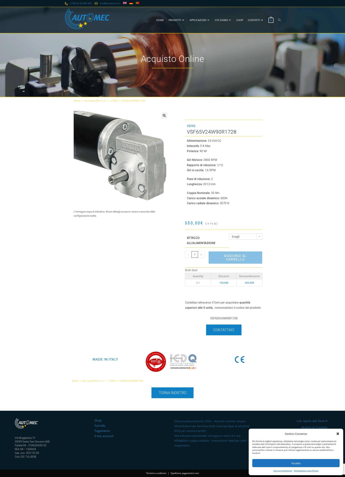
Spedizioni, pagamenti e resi (185, 473)
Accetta (295, 463)
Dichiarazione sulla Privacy (306, 470)
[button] (338, 434)
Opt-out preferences (282, 470)
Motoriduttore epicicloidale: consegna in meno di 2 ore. (207, 435)
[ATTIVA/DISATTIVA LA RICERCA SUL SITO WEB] (279, 20)
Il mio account (104, 436)
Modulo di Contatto (314, 427)
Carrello (100, 426)
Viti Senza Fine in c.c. (95, 100)
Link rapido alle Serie (311, 421)
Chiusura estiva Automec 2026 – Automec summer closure (209, 421)
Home (77, 100)
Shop (98, 420)
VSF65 (114, 100)
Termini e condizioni (156, 473)
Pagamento (102, 431)
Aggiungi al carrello (235, 257)
